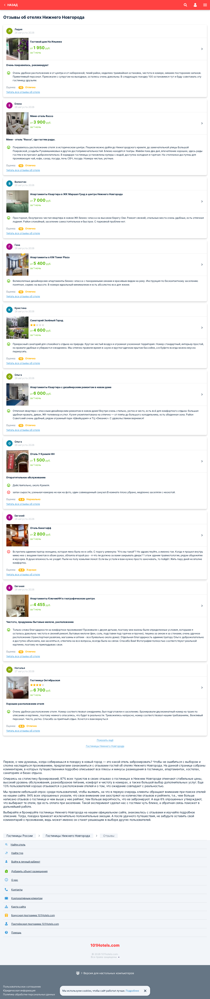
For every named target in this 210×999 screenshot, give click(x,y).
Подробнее (132, 990)
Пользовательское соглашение (22, 986)
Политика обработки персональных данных (29, 994)
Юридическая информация (19, 990)
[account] (195, 5)
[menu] (205, 5)
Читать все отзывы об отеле (23, 92)
